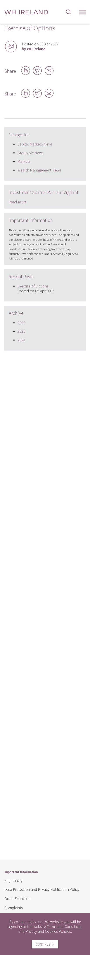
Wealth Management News (39, 170)
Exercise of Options (32, 286)
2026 (21, 322)
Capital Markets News (35, 144)
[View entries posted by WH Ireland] (10, 46)
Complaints (13, 907)
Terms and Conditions (64, 926)
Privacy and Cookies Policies (48, 931)
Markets (24, 161)
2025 (21, 331)
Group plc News (30, 152)
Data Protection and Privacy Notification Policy (41, 889)
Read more (17, 201)
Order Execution (17, 898)
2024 (21, 340)
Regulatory (13, 880)
